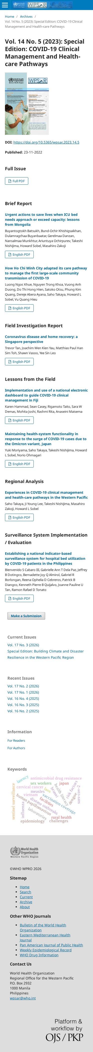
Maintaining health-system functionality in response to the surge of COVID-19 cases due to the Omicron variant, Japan (46, 438)
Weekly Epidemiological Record (46, 950)
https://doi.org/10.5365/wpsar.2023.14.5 (46, 142)
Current (26, 896)
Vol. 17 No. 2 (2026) (23, 686)
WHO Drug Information (39, 955)
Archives (26, 16)
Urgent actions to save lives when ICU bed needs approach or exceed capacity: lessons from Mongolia (42, 219)
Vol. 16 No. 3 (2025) (23, 704)
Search (25, 892)
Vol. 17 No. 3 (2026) (23, 645)
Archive (26, 901)
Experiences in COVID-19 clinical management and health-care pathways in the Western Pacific (46, 495)
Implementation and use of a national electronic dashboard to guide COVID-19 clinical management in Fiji (46, 395)
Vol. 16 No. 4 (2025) (23, 698)
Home (9, 16)
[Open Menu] (5, 5)
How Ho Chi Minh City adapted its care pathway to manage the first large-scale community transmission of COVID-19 (46, 273)
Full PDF (18, 181)
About (25, 906)
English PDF (21, 254)
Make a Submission (26, 616)
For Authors (16, 748)
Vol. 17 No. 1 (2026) (23, 692)
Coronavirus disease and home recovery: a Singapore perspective (41, 339)
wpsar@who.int (23, 998)
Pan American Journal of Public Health (51, 945)
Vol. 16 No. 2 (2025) (23, 711)
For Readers (16, 740)
